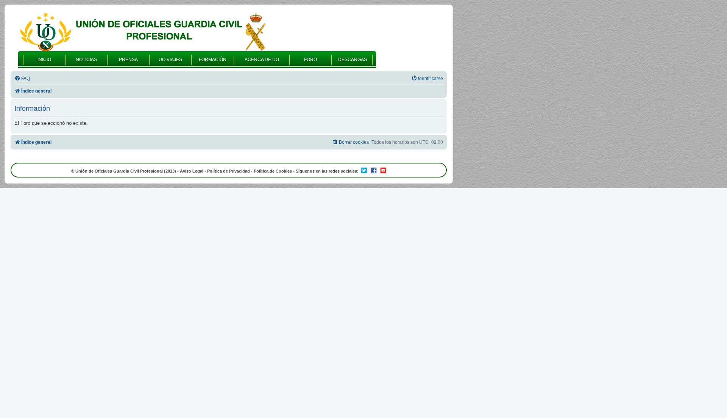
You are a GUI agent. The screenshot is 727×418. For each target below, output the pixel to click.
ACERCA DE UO (262, 59)
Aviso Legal (191, 171)
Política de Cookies (273, 171)
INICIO (44, 59)
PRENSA (128, 59)
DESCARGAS (352, 59)
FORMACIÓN (212, 59)
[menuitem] (22, 79)
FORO (310, 59)
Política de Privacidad (228, 171)
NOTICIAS (86, 59)
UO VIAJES (170, 59)
